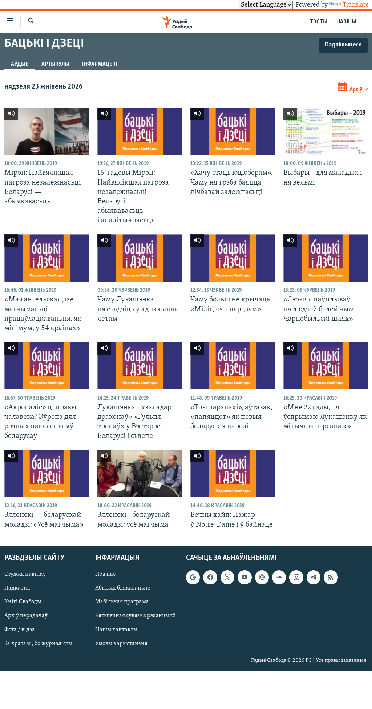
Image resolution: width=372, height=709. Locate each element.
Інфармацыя (99, 64)
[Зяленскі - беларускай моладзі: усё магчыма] (139, 473)
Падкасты (17, 588)
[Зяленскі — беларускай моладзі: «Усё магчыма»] (46, 473)
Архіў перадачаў (26, 616)
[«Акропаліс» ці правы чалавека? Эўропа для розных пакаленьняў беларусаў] (46, 365)
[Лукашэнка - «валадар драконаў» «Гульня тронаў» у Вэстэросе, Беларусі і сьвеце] (139, 365)
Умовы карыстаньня (121, 643)
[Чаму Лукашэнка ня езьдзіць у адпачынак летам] (139, 258)
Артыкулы (55, 64)
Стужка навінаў (25, 574)
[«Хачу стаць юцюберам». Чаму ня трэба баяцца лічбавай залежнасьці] (232, 131)
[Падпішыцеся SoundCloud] (279, 577)
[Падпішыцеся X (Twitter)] (227, 577)
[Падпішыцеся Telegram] (313, 577)
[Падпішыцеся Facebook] (210, 577)
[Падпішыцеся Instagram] (296, 577)
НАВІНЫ (346, 22)
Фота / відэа (19, 629)
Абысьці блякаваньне (122, 588)
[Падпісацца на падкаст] (262, 577)
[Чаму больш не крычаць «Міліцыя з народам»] (232, 258)
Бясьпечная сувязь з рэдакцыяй (135, 616)
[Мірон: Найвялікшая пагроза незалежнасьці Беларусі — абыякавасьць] (46, 131)
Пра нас (105, 574)
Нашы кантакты (116, 629)
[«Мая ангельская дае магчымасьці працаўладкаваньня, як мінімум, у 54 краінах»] (46, 258)
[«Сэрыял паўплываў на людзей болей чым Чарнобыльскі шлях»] (325, 258)
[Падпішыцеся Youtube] (244, 577)
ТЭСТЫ (318, 22)
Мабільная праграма (122, 602)
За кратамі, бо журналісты (38, 643)
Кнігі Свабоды (22, 602)
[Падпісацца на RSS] (330, 577)
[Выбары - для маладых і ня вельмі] (325, 131)
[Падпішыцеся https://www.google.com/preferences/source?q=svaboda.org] (193, 577)
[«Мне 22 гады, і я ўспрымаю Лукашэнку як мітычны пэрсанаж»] (325, 365)
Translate (356, 5)
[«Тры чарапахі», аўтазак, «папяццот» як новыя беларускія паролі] (232, 365)
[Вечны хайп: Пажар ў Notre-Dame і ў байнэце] (232, 473)
